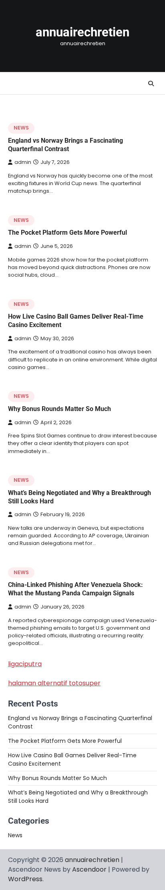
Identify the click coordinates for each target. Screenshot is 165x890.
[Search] (151, 84)
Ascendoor (89, 869)
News (21, 127)
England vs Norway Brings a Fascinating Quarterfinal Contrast (65, 145)
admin (22, 162)
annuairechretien (82, 32)
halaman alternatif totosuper (54, 683)
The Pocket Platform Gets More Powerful (67, 232)
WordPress (25, 879)
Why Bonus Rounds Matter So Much (59, 409)
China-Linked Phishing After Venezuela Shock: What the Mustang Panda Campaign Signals (75, 589)
